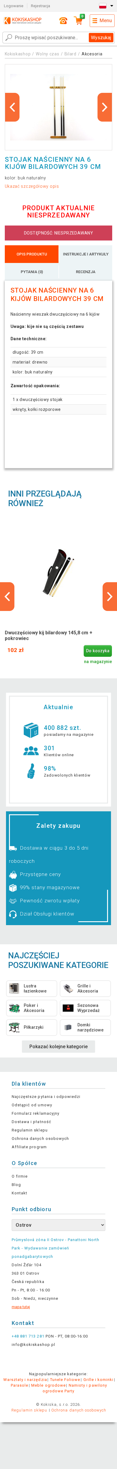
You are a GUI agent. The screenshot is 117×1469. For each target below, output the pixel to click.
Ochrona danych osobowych (40, 1138)
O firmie (20, 1176)
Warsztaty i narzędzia (25, 1379)
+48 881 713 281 (28, 1336)
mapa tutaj (21, 1307)
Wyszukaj (101, 37)
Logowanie (13, 6)
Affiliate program (29, 1147)
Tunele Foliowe (65, 1379)
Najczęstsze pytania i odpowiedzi (46, 1096)
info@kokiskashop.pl (33, 1344)
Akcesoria (92, 54)
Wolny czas (47, 54)
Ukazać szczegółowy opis (32, 186)
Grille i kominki (98, 1379)
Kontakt (19, 1193)
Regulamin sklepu (30, 1130)
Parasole (19, 1385)
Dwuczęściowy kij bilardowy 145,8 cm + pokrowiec (48, 635)
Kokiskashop (18, 54)
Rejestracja (40, 6)
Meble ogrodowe (48, 1385)
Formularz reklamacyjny (35, 1113)
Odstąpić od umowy (32, 1105)
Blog (16, 1184)
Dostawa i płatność (31, 1121)
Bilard (70, 54)
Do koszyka (98, 650)
